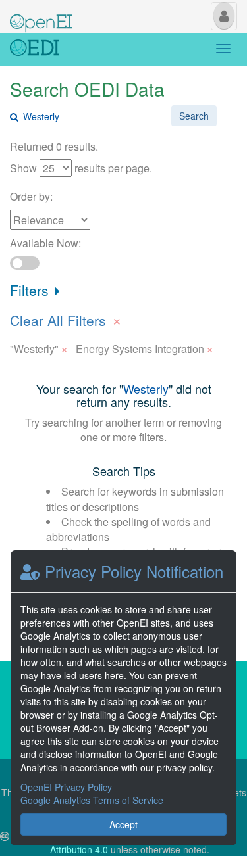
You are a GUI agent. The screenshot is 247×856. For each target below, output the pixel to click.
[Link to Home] (34, 49)
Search (194, 115)
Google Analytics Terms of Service (91, 800)
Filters (31, 290)
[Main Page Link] (41, 15)
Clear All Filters (66, 319)
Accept (123, 824)
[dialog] (123, 698)
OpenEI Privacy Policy (66, 787)
